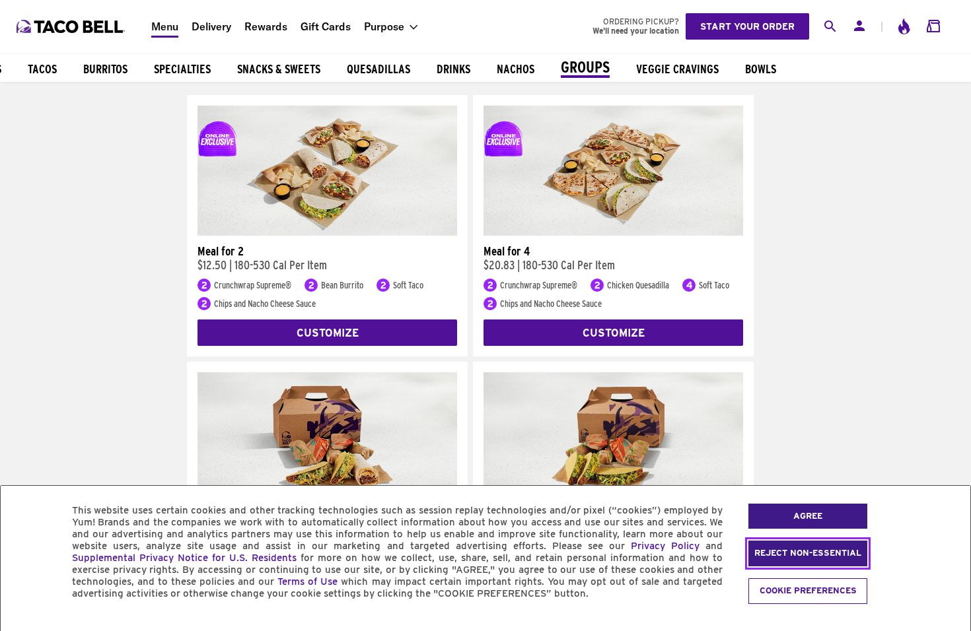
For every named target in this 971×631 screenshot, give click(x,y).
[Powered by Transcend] (22, 623)
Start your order (747, 26)
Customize (328, 333)
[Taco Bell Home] (72, 26)
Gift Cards (326, 26)
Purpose (384, 26)
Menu (164, 26)
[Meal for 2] (327, 232)
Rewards (265, 26)
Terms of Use (307, 581)
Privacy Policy (665, 546)
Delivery (211, 26)
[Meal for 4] (613, 232)
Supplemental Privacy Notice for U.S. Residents (184, 558)
